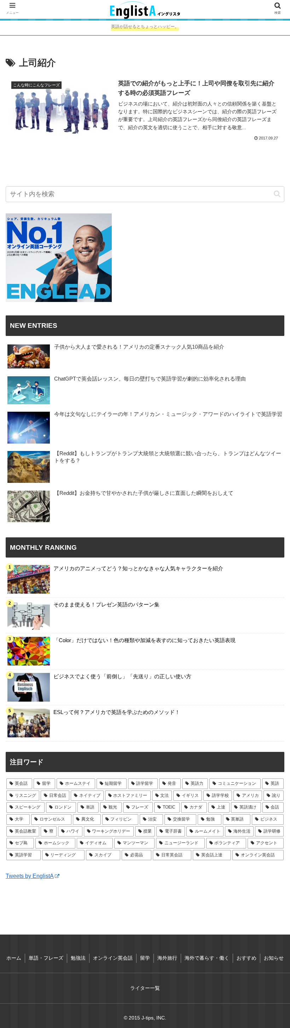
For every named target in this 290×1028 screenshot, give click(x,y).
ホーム (13, 958)
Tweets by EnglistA (30, 876)
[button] (277, 194)
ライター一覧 (145, 988)
